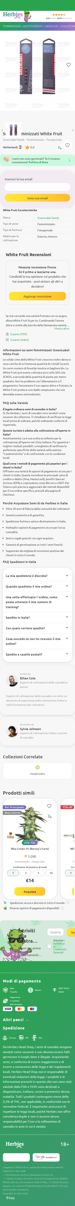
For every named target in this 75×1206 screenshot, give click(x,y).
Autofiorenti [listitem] (32, 26)
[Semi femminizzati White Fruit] (37, 70)
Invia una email (37, 198)
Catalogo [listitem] (51, 26)
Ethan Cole (28, 678)
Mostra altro (61, 328)
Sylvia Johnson (30, 729)
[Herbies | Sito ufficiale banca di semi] (21, 15)
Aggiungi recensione (37, 296)
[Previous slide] (2, 130)
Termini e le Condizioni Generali (59, 948)
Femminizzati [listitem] (12, 26)
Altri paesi (14, 1019)
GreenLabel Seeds (48, 217)
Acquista (30, 891)
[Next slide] (72, 130)
